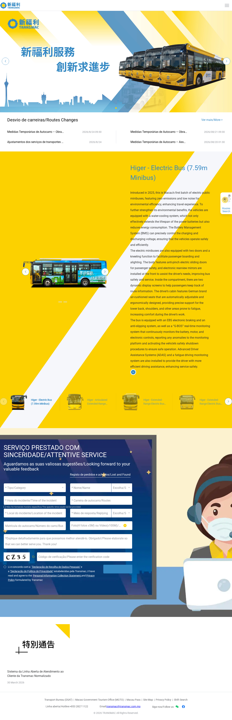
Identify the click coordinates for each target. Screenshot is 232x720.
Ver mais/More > (212, 120)
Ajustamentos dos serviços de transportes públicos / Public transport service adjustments (35, 142)
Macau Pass (133, 699)
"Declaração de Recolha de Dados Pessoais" (56, 566)
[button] (116, 108)
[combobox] (101, 500)
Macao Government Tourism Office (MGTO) (99, 699)
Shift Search (181, 699)
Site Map (148, 699)
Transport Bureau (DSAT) (58, 699)
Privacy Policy (163, 699)
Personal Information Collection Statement (57, 575)
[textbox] (101, 500)
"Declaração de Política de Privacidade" (31, 571)
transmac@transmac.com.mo (123, 706)
